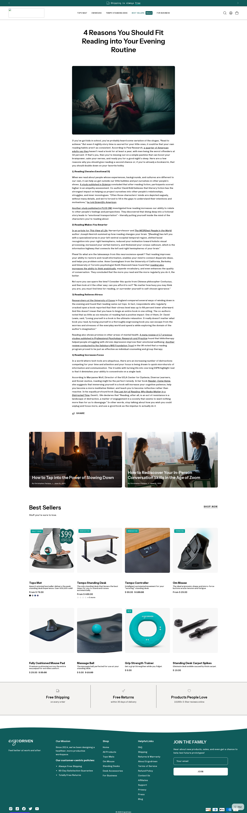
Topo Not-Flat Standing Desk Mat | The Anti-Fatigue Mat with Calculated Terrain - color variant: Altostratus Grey (32, 595)
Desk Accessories (113, 770)
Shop (106, 741)
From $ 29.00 (180, 592)
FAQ (140, 747)
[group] (123, 3)
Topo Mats (108, 756)
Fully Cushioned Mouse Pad (47, 663)
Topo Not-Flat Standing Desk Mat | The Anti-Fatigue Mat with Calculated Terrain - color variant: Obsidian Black (30, 595)
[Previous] (9, 3)
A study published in (95, 184)
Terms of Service (147, 766)
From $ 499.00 (85, 594)
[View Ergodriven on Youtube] (37, 809)
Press (141, 794)
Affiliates (143, 780)
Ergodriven (126, 812)
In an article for (89, 230)
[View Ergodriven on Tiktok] (17, 809)
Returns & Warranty (149, 756)
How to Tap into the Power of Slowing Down (73, 477)
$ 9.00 (128, 670)
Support (142, 785)
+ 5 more (91, 597)
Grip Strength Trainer (139, 663)
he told (101, 202)
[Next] (238, 3)
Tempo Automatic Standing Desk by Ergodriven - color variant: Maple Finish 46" (83, 597)
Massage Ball (85, 663)
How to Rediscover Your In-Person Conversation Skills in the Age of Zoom (164, 475)
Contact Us (144, 775)
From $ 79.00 (36, 592)
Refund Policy (145, 770)
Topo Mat (35, 583)
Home (106, 747)
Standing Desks (111, 766)
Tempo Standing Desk (91, 583)
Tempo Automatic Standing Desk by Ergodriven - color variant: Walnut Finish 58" (80, 597)
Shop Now (211, 506)
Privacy (142, 789)
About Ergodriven (147, 761)
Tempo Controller (137, 583)
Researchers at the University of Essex (93, 300)
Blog (140, 799)
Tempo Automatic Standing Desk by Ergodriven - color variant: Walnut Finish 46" (78, 597)
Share (80, 413)
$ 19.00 (177, 670)
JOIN (201, 771)
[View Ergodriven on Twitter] (30, 809)
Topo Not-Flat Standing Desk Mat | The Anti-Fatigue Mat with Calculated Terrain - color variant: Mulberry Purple (38, 595)
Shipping (142, 752)
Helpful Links (146, 741)
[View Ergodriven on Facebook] (24, 809)
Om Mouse (180, 583)
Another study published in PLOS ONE (92, 208)
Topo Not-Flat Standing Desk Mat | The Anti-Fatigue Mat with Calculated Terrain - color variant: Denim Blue (35, 595)
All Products (109, 752)
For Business (110, 775)
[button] (96, 13)
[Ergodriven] (26, 13)
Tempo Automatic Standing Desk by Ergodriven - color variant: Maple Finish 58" (85, 597)
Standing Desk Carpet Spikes (192, 663)
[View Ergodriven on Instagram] (11, 809)
